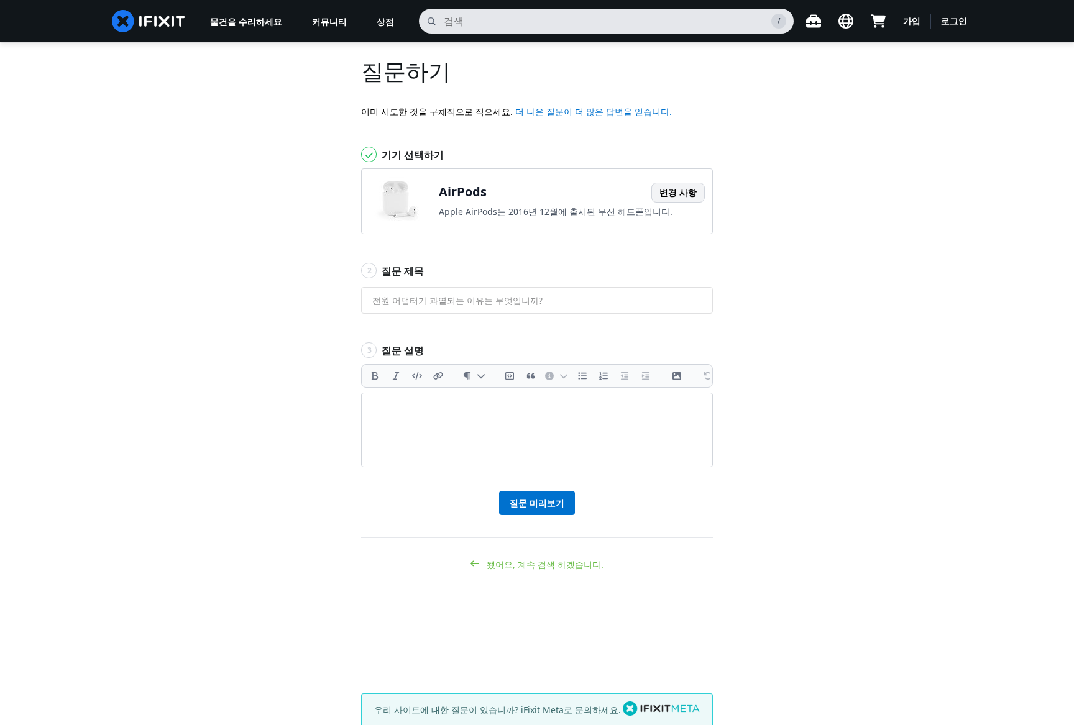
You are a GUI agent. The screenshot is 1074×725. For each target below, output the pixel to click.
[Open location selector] (845, 21)
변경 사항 (678, 192)
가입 (911, 21)
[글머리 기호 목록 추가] (582, 376)
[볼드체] (375, 376)
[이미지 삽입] (677, 376)
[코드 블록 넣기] (510, 376)
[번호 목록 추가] (603, 376)
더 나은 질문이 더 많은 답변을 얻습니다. (593, 111)
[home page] (148, 21)
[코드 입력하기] (417, 376)
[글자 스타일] (474, 376)
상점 (385, 21)
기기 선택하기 (411, 155)
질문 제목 (396, 271)
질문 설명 (396, 350)
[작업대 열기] (813, 21)
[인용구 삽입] (531, 376)
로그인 (954, 21)
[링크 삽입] (438, 376)
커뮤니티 (329, 21)
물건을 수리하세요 (246, 21)
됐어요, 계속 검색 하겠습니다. (544, 564)
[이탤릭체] (396, 376)
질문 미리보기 (537, 503)
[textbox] (537, 430)
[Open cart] (878, 21)
